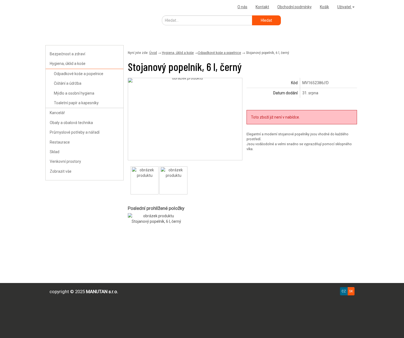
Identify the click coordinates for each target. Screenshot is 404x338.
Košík (324, 7)
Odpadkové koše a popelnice (78, 74)
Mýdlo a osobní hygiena (74, 93)
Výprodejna (57, 7)
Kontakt (262, 7)
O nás (242, 7)
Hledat (266, 20)
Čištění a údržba (67, 83)
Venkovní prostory (65, 161)
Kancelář (57, 113)
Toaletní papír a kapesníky (76, 103)
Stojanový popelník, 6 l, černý (156, 221)
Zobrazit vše (60, 171)
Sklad (54, 152)
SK (351, 291)
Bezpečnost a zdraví (67, 54)
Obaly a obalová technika (71, 122)
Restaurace (60, 142)
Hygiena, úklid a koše (67, 63)
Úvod (153, 53)
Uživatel (344, 7)
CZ (344, 291)
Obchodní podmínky (294, 7)
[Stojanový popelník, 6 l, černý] (185, 80)
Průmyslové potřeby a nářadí (74, 132)
